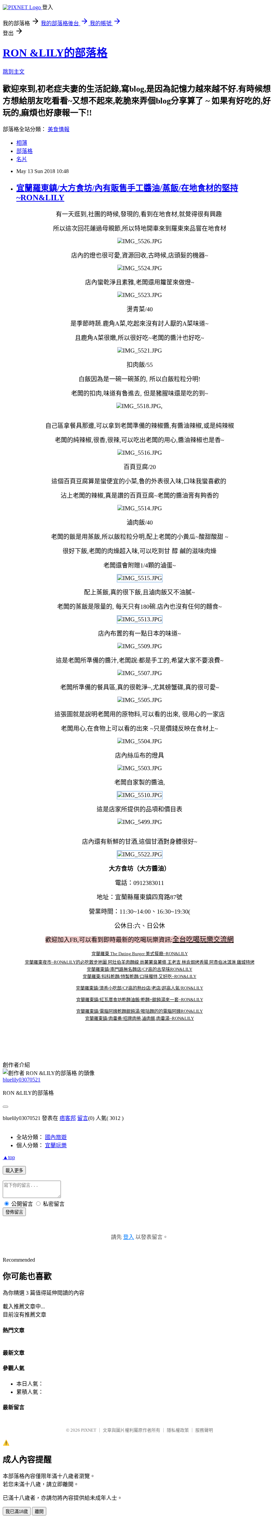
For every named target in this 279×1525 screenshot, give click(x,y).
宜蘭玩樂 (56, 1145)
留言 (82, 1118)
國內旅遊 (56, 1137)
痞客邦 (68, 1118)
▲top (9, 1157)
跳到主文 (13, 72)
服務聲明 (204, 1430)
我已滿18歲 (16, 1511)
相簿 (21, 143)
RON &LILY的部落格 (55, 53)
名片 (21, 159)
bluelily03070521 (21, 1080)
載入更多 (14, 1170)
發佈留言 (14, 1212)
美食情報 (58, 129)
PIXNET (88, 1430)
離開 (39, 1511)
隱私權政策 (178, 1430)
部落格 (24, 151)
